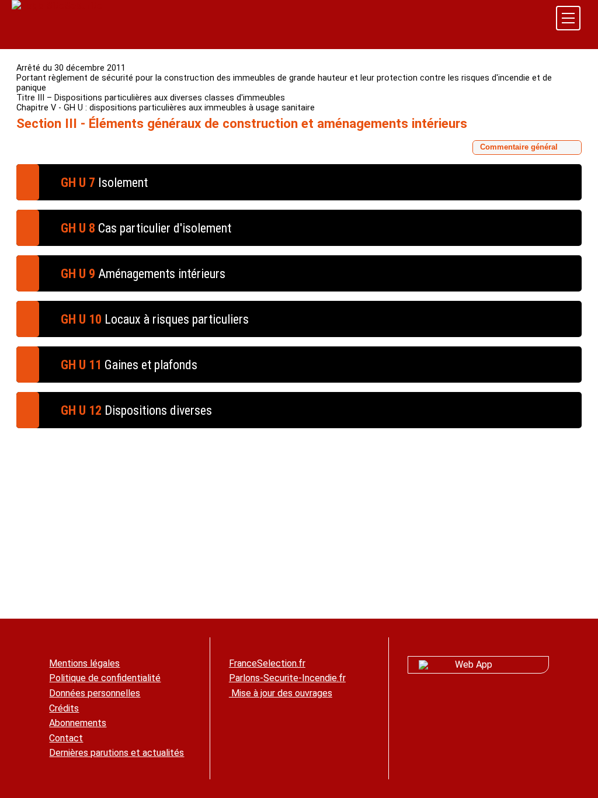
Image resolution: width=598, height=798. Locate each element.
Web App (473, 664)
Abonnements (77, 722)
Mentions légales (84, 663)
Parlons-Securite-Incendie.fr (287, 677)
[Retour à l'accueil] (57, 5)
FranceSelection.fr (267, 663)
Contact (66, 738)
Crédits (64, 708)
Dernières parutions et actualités (116, 752)
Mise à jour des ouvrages (280, 693)
